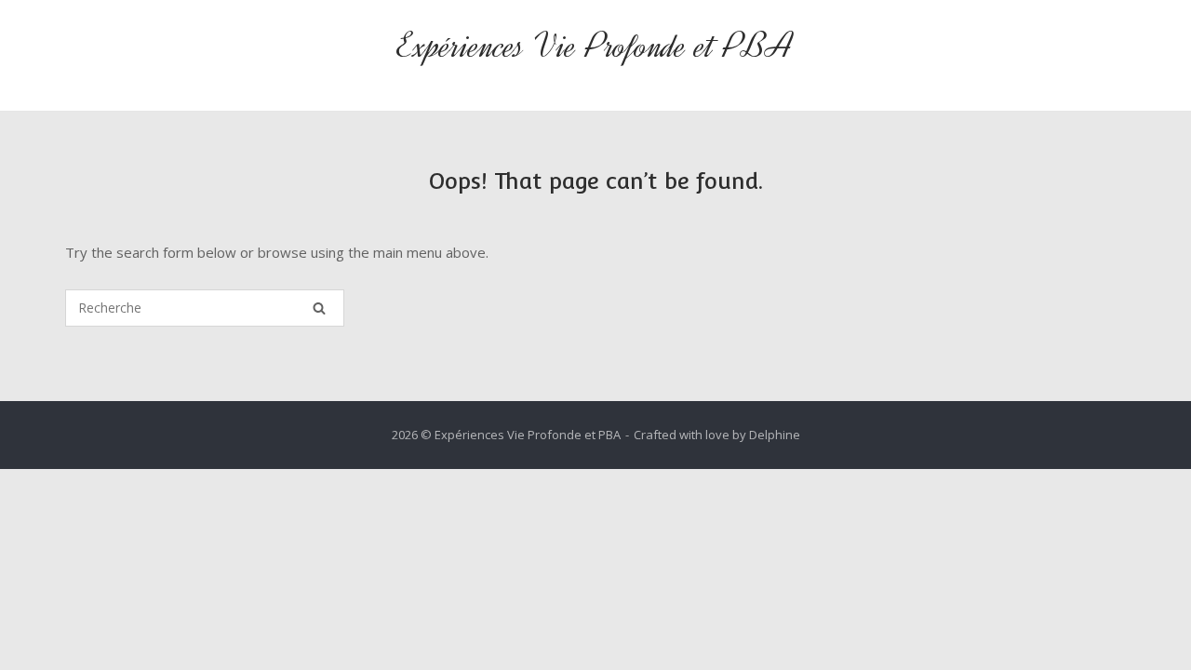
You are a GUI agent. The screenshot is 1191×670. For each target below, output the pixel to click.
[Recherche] (319, 308)
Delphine (774, 434)
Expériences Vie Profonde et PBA (595, 46)
